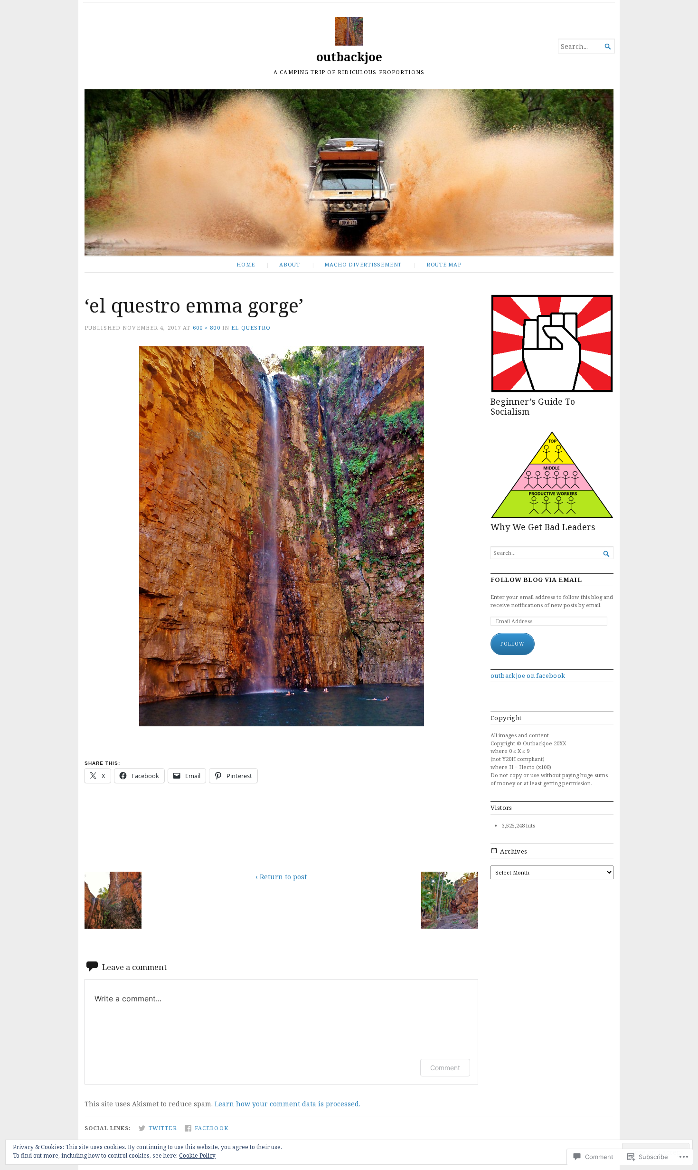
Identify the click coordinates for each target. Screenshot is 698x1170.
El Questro (251, 327)
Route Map (444, 264)
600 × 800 (206, 327)
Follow (512, 643)
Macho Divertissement (363, 264)
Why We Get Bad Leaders (542, 527)
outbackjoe (349, 57)
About (289, 264)
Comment (445, 1068)
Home (245, 264)
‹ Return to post (281, 876)
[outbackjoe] (349, 172)
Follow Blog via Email (536, 579)
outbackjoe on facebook (528, 675)
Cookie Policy (197, 1155)
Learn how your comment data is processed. (287, 1103)
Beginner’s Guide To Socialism (532, 406)
